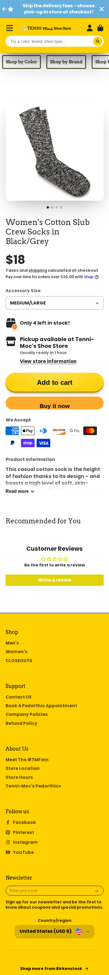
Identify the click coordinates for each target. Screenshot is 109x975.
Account (89, 28)
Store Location (23, 768)
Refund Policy (21, 723)
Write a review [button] (55, 580)
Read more (17, 491)
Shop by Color (21, 61)
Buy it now (55, 406)
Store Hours (19, 777)
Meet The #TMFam (27, 760)
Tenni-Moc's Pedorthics (33, 786)
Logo (46, 28)
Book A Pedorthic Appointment (41, 706)
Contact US (19, 697)
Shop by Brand (66, 61)
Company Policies (27, 714)
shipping (38, 270)
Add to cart (54, 382)
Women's (16, 652)
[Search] (98, 41)
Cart (100, 28)
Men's (12, 643)
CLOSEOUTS (19, 661)
